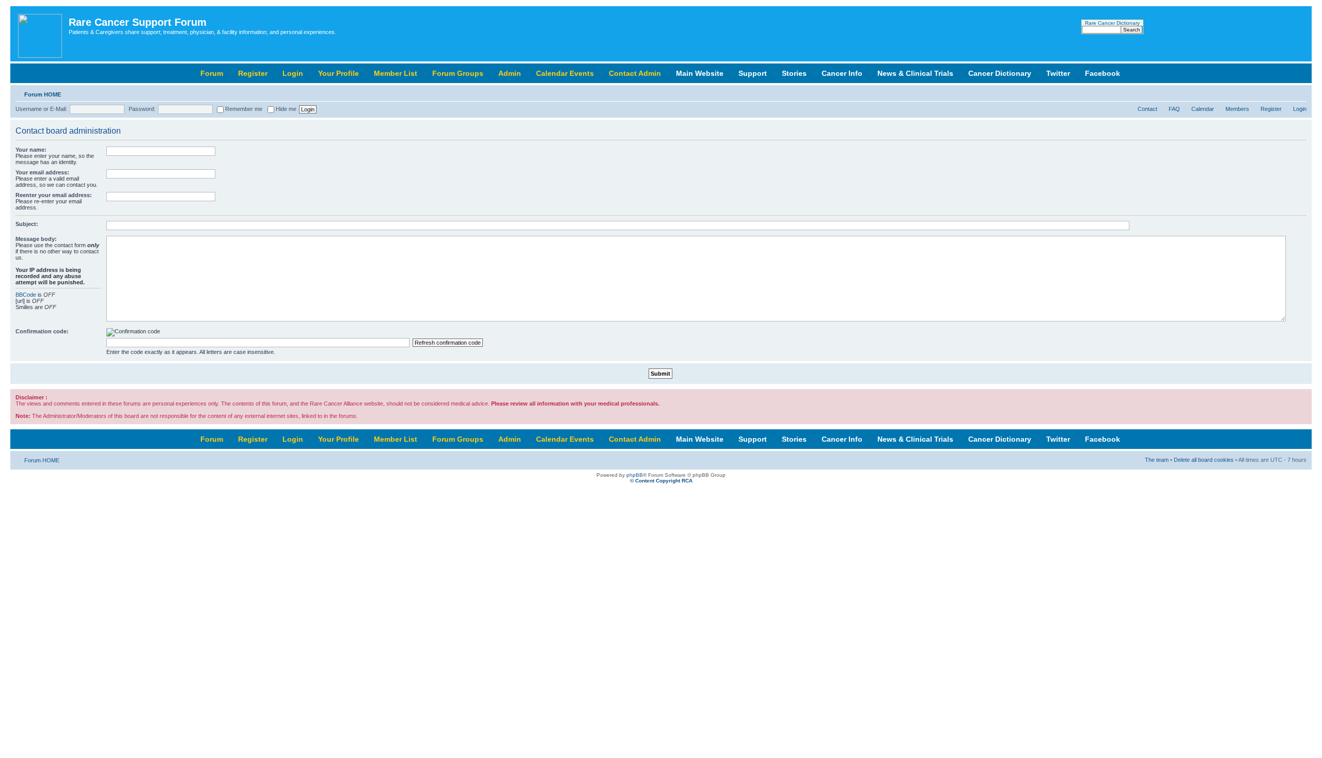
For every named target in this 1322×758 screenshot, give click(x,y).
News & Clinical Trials (915, 73)
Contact (1147, 109)
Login (292, 73)
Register (252, 73)
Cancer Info (842, 73)
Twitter (1058, 73)
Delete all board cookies (1204, 460)
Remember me (243, 109)
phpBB (634, 475)
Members (1237, 109)
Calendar (1202, 109)
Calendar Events (565, 73)
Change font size (1299, 92)
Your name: (30, 150)
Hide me (285, 109)
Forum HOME (42, 94)
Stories (794, 73)
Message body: (36, 239)
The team (1157, 460)
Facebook (1102, 73)
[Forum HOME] (41, 34)
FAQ (1174, 109)
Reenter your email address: (53, 195)
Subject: (26, 224)
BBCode (25, 295)
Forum (211, 73)
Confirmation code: (42, 331)
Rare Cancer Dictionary (1112, 23)
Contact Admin (635, 73)
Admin (509, 73)
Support (752, 73)
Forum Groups (457, 73)
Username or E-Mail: (41, 109)
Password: (142, 109)
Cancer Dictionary (999, 73)
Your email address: (42, 172)
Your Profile (338, 73)
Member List (395, 73)
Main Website (699, 73)
